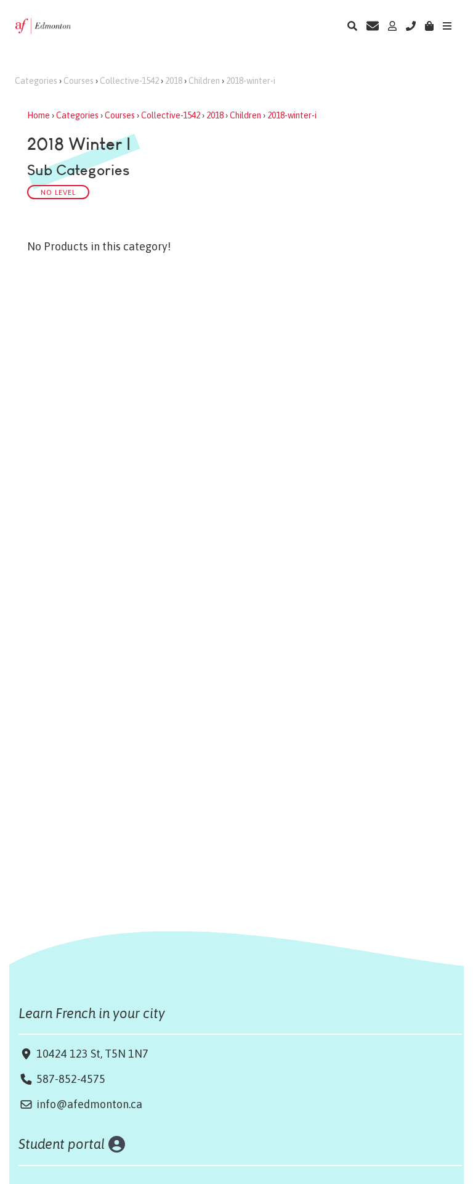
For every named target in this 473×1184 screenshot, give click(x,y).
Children (204, 81)
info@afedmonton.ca (89, 1104)
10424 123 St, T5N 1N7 (91, 1053)
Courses (78, 81)
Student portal (61, 1144)
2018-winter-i (250, 81)
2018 (173, 81)
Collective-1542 (129, 81)
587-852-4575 (70, 1078)
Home (38, 115)
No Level (58, 192)
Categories (36, 81)
